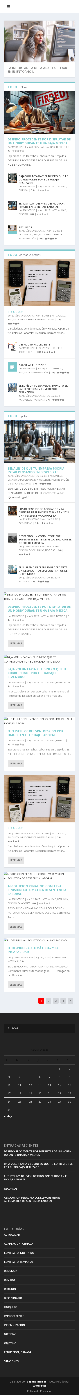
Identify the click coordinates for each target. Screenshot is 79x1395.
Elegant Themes (36, 1381)
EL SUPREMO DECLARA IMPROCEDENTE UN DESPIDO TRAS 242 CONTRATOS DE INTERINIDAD (43, 571)
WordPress (39, 1385)
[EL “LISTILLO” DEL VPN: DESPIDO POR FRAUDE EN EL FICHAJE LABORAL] (12, 205)
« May (8, 1116)
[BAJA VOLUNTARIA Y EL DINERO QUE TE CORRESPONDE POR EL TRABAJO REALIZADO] (12, 178)
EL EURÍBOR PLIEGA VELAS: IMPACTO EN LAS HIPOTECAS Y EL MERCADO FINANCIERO (43, 389)
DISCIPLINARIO (25, 479)
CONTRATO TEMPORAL (18, 1262)
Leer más (16, 643)
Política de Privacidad (39, 1391)
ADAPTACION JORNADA (18, 1243)
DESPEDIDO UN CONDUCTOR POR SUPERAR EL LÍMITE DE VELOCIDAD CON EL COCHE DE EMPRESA (45, 539)
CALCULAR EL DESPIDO (32, 365)
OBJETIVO (13, 483)
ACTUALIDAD (48, 147)
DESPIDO (60, 147)
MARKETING (18, 147)
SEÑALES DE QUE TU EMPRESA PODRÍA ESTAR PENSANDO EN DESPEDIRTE (36, 470)
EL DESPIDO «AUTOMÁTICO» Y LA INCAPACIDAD (33, 950)
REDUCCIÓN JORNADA (17, 1352)
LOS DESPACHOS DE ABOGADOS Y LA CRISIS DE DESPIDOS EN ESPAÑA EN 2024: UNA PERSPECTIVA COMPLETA (44, 512)
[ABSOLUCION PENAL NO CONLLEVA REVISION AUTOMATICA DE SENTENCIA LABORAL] (39, 876)
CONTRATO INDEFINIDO (19, 1253)
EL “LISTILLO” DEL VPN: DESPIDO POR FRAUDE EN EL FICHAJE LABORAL (41, 205)
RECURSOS (25, 227)
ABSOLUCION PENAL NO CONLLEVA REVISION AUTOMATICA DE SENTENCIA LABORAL (37, 890)
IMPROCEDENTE (54, 234)
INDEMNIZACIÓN (27, 238)
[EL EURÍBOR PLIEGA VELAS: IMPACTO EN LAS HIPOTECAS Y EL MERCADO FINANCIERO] (12, 387)
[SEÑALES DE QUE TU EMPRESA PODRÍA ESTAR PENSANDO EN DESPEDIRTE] (39, 441)
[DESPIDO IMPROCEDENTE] (12, 346)
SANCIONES (25, 483)
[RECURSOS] (12, 229)
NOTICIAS (39, 399)
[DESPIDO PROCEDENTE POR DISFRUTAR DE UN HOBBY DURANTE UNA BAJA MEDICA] (39, 112)
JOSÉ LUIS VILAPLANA (34, 230)
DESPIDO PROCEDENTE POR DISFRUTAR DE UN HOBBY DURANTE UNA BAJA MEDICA (39, 141)
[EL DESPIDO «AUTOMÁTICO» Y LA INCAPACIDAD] (39, 940)
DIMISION (23, 190)
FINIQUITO (39, 234)
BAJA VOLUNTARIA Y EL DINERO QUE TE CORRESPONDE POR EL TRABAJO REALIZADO (43, 179)
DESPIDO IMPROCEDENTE (34, 344)
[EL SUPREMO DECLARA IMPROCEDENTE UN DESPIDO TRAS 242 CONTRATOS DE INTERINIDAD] (12, 569)
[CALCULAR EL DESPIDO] (12, 367)
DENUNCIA (63, 899)
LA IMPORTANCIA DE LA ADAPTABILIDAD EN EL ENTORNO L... (37, 70)
